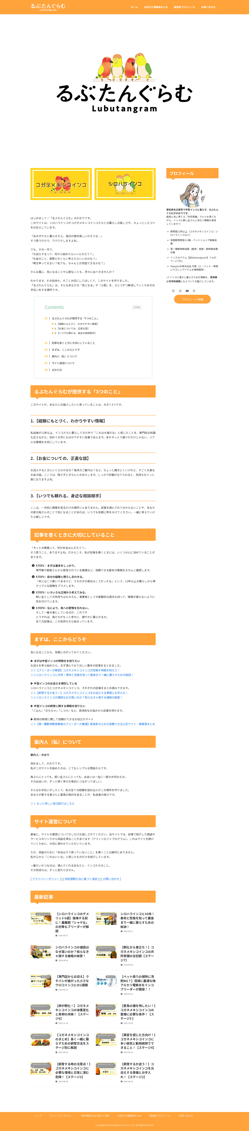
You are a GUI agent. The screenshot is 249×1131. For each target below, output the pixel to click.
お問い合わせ (186, 1115)
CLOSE (137, 307)
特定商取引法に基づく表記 (95, 1115)
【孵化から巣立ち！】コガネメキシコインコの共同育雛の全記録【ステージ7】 (137, 953)
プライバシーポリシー (61, 1115)
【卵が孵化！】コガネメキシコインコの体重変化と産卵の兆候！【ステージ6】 (72, 1012)
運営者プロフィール (160, 1115)
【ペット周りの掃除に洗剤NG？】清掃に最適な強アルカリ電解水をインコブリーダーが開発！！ (137, 982)
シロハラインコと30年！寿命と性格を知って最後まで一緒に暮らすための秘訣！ (137, 920)
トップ (38, 1115)
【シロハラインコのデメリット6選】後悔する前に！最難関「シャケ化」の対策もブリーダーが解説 (72, 922)
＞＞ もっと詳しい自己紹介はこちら (52, 803)
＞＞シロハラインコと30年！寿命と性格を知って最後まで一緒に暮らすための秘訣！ (82, 675)
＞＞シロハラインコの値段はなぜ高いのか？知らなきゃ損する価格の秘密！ (76, 697)
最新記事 (57, 370)
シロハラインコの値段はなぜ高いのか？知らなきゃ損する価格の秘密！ (72, 951)
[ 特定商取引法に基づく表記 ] (81, 879)
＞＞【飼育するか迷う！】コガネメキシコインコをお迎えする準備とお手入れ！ (79, 693)
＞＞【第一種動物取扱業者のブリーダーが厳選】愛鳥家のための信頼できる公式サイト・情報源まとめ (92, 724)
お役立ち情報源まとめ (129, 1115)
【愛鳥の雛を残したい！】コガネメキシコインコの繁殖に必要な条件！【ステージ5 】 (137, 1012)
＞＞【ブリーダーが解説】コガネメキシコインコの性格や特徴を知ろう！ (75, 670)
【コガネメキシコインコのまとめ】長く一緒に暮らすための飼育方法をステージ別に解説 (72, 1041)
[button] (192, 299)
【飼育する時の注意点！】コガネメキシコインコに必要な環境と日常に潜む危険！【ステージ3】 (72, 1070)
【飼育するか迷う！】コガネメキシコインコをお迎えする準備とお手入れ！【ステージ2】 (137, 1070)
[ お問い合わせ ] (111, 879)
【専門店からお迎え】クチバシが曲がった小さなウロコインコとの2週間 (72, 980)
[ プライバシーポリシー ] (45, 879)
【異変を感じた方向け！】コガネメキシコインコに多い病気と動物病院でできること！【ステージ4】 (138, 1041)
